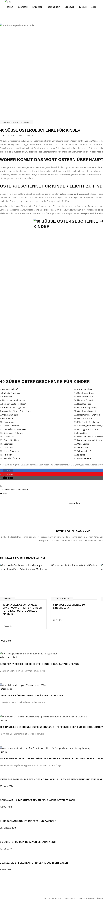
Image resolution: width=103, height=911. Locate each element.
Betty (5, 136)
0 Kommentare (40, 136)
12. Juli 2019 (6, 848)
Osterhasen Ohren (85, 393)
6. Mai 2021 (5, 869)
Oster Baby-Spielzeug (87, 407)
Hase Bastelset (84, 403)
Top (8, 657)
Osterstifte (8, 447)
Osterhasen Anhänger (13, 433)
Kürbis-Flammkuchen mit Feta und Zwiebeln (28, 821)
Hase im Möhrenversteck (88, 414)
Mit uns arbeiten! (53, 898)
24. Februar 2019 (16, 136)
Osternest (7, 443)
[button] (8, 470)
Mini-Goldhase (84, 458)
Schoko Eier (82, 447)
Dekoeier (7, 454)
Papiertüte (82, 433)
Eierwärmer (8, 422)
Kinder (15, 122)
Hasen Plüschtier (11, 425)
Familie (6, 122)
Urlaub (14, 657)
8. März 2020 (6, 807)
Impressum (70, 898)
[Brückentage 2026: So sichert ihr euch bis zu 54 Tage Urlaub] (28, 653)
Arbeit (3, 657)
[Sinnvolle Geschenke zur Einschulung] (74, 581)
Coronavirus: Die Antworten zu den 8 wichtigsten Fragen (37, 800)
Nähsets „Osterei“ (85, 400)
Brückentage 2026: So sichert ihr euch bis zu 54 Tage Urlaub (39, 664)
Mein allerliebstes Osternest (90, 436)
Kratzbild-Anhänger (11, 393)
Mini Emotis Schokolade (88, 422)
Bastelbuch (7, 396)
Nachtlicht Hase (84, 418)
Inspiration (16, 489)
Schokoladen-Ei (84, 451)
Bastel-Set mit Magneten (13, 407)
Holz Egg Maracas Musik (88, 429)
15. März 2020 (7, 786)
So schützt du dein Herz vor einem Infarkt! (28, 842)
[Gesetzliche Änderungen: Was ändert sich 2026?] (23, 685)
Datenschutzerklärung (91, 898)
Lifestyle (25, 122)
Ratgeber (4, 688)
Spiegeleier (82, 454)
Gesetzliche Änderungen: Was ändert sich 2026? (31, 695)
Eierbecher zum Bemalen (13, 400)
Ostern (25, 489)
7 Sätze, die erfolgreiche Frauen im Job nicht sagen (34, 863)
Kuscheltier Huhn (11, 440)
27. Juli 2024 (57, 620)
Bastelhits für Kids (11, 458)
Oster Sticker (83, 443)
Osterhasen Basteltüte (87, 411)
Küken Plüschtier (85, 389)
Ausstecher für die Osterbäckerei (17, 411)
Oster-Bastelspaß (10, 389)
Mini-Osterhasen (85, 396)
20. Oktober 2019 (8, 827)
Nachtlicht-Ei (9, 436)
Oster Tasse (7, 418)
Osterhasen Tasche (10, 414)
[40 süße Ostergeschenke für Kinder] (74, 514)
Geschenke (5, 489)
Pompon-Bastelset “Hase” (14, 403)
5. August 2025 (8, 626)
